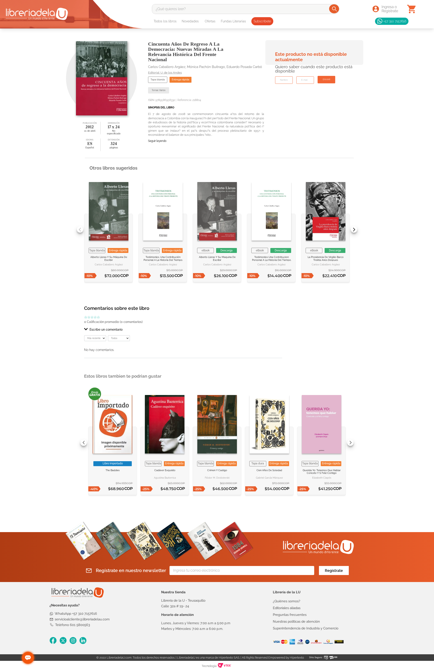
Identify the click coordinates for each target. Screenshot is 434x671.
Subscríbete (262, 21)
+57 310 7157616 (394, 21)
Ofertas (210, 21)
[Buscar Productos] (334, 8)
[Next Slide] (354, 229)
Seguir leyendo (157, 141)
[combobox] (245, 9)
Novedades (190, 21)
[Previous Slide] (80, 229)
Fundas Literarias (233, 21)
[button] (183, 329)
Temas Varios (158, 90)
